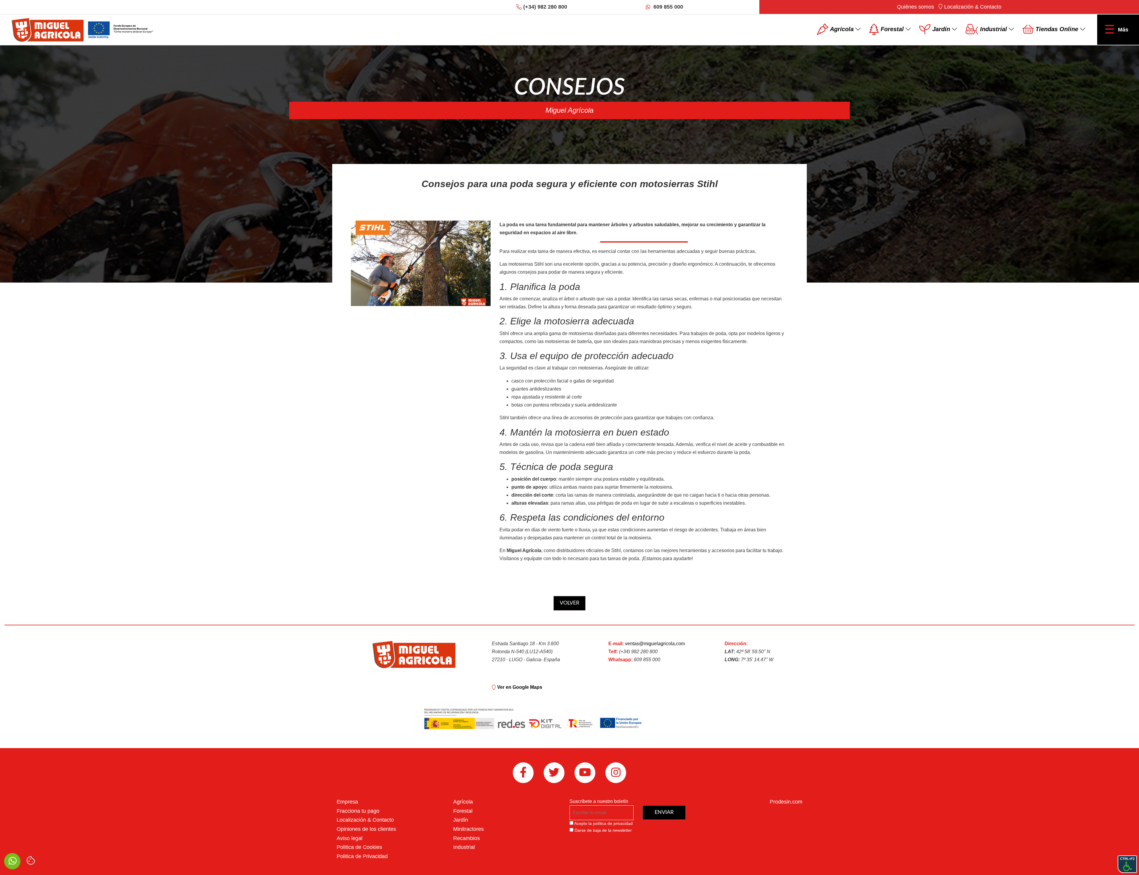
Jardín (460, 820)
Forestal (463, 811)
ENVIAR (664, 812)
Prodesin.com (786, 802)
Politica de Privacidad (362, 856)
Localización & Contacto (972, 7)
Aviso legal (349, 838)
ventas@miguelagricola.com (655, 643)
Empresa (347, 802)
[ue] (121, 29)
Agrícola (463, 802)
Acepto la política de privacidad (603, 823)
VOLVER (569, 603)
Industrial (464, 847)
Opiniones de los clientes (366, 829)
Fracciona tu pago (358, 811)
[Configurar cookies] (31, 860)
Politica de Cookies (359, 847)
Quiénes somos (915, 7)
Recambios (466, 838)
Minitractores (468, 829)
